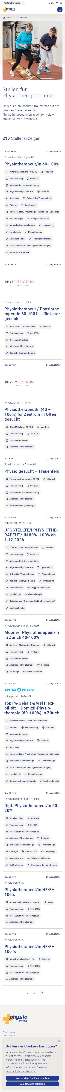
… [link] (31, 992)
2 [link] (27, 993)
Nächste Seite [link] (42, 993)
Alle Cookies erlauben (32, 1083)
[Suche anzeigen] (61, 3)
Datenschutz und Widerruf (21, 1071)
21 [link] (35, 993)
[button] (59, 9)
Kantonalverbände (12, 3)
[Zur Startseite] (15, 1018)
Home (8, 17)
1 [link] (22, 993)
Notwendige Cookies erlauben (32, 1078)
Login (51, 3)
